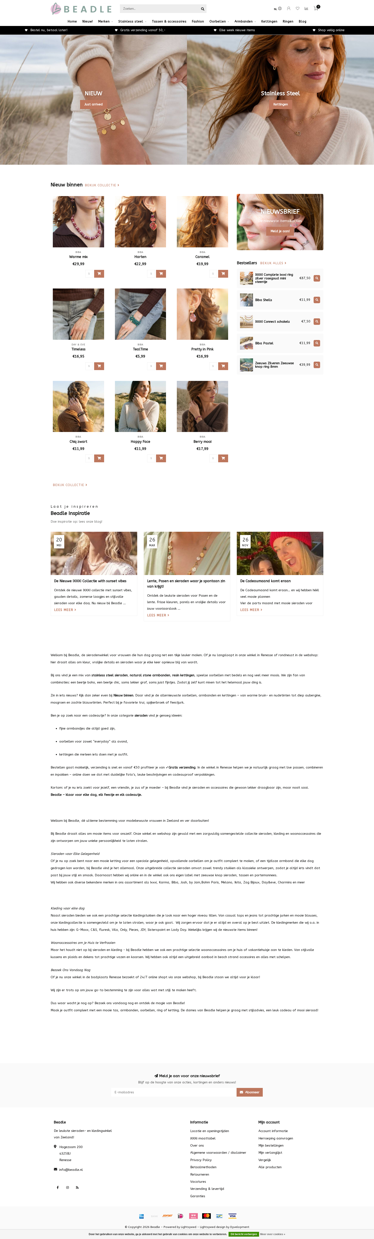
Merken (104, 21)
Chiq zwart (78, 442)
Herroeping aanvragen (275, 1138)
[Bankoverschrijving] (154, 1216)
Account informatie (273, 1131)
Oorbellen (218, 21)
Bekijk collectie (101, 185)
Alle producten (270, 1167)
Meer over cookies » (272, 1234)
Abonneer (252, 1092)
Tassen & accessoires (169, 21)
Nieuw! (87, 21)
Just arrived (93, 104)
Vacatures (198, 1182)
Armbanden (244, 21)
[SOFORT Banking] (167, 1216)
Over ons (197, 1145)
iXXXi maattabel (203, 1138)
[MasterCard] (206, 1216)
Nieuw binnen (123, 695)
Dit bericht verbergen (244, 1234)
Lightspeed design (212, 1227)
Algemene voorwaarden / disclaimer (218, 1153)
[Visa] (232, 1216)
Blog (302, 21)
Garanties (197, 1196)
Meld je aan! (280, 231)
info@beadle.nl (71, 1170)
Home (72, 21)
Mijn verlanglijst (270, 1153)
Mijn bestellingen (271, 1145)
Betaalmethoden (203, 1167)
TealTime (140, 349)
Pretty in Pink (202, 349)
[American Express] (141, 1216)
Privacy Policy (201, 1160)
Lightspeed (188, 1227)
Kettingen (269, 21)
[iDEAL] (180, 1216)
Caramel (202, 257)
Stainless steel (130, 21)
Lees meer (64, 610)
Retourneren (199, 1174)
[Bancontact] (219, 1216)
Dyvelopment (239, 1227)
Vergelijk (264, 1160)
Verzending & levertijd (207, 1189)
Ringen (288, 21)
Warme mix (78, 257)
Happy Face (140, 442)
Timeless (78, 349)
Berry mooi (202, 442)
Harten (140, 257)
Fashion (198, 21)
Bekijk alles (272, 263)
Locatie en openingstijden (209, 1131)
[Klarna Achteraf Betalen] (193, 1216)
